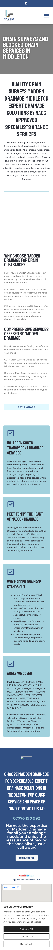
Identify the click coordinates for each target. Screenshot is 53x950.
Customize (26, 936)
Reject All (26, 944)
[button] (46, 15)
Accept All (26, 929)
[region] (26, 926)
